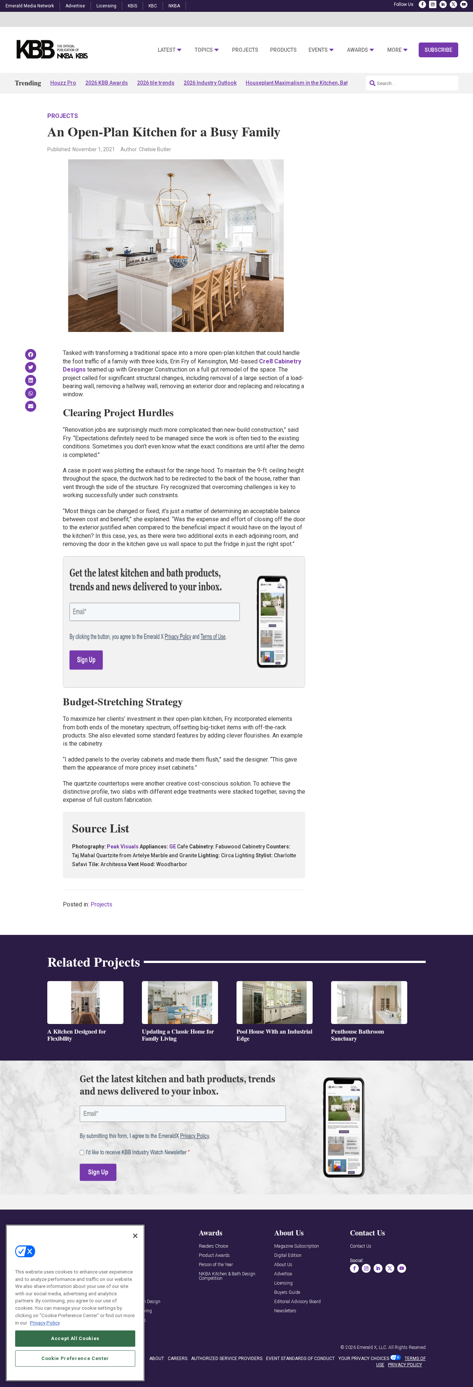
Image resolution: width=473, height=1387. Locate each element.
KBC (153, 6)
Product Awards (214, 1255)
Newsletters (285, 1311)
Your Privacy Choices (363, 1358)
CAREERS (177, 1358)
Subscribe (438, 50)
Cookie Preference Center (75, 1358)
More (394, 50)
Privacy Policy (45, 1322)
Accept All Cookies (75, 1338)
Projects (245, 50)
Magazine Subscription (296, 1246)
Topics (204, 50)
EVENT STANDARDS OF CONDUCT (300, 1358)
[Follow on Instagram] (432, 4)
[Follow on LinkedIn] (443, 4)
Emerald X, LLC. (372, 1347)
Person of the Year (216, 1264)
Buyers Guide (287, 1292)
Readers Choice (213, 1246)
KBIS (132, 6)
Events (318, 50)
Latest (167, 50)
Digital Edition (288, 1255)
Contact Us (360, 1246)
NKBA (174, 6)
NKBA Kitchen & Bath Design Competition (227, 1276)
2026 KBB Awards (106, 83)
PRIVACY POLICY (405, 1364)
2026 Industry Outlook (210, 83)
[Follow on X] (453, 4)
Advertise (75, 6)
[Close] (135, 1236)
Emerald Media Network (30, 6)
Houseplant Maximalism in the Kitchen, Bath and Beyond (313, 83)
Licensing (106, 6)
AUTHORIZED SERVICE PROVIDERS (226, 1358)
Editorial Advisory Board (297, 1301)
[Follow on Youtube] (463, 4)
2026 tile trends (155, 83)
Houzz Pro (63, 83)
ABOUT (156, 1358)
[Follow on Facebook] (422, 4)
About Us (283, 1264)
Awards (357, 50)
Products (283, 50)
